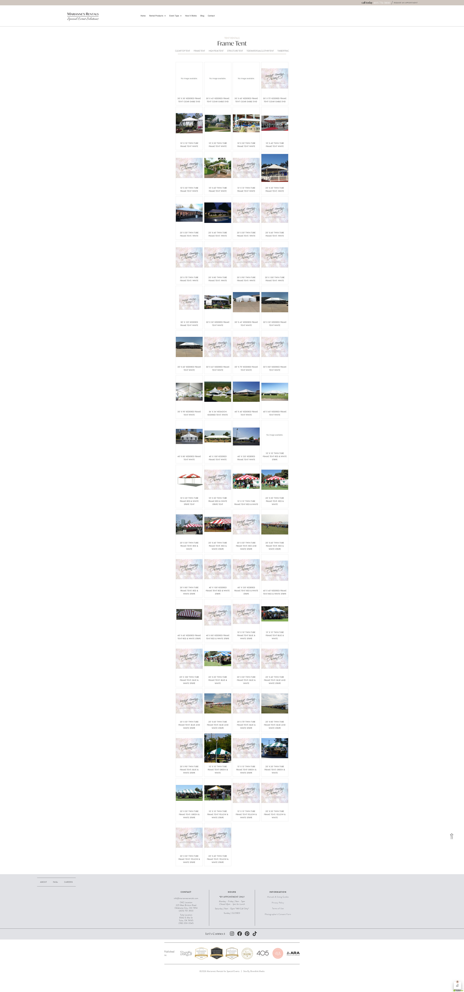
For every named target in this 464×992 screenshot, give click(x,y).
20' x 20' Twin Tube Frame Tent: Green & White (275, 769)
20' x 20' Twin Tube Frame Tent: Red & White (274, 501)
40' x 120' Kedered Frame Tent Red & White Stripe (246, 590)
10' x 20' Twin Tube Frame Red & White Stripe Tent (189, 501)
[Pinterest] (247, 933)
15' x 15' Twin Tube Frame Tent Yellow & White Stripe (246, 814)
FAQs (55, 882)
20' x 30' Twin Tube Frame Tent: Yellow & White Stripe (189, 859)
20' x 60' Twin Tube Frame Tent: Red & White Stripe (274, 545)
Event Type (174, 16)
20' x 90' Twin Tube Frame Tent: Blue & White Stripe (189, 769)
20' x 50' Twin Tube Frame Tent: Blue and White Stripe (189, 724)
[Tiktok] (254, 933)
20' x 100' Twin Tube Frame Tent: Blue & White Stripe (189, 680)
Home (143, 16)
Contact (211, 16)
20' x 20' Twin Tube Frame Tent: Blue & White (217, 680)
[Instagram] (232, 933)
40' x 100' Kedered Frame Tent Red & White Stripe (218, 590)
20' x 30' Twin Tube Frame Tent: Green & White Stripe (189, 814)
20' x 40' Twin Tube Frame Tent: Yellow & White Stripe (218, 859)
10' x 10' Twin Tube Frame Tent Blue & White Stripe (246, 635)
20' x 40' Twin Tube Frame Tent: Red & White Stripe (217, 545)
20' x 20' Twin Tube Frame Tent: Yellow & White (275, 814)
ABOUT (43, 882)
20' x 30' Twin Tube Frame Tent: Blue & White (246, 680)
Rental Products (156, 16)
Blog (202, 16)
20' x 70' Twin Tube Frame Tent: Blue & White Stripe (246, 724)
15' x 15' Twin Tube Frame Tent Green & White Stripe (246, 769)
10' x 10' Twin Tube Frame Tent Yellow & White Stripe (217, 814)
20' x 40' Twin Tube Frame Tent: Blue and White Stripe (275, 680)
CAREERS (68, 882)
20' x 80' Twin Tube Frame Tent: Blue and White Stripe (275, 724)
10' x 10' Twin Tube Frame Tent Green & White (218, 769)
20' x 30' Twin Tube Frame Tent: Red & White (189, 545)
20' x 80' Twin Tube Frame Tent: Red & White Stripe (189, 590)
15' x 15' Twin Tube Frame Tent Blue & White (275, 635)
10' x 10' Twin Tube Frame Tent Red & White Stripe (275, 456)
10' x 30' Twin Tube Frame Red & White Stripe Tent (217, 501)
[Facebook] (239, 933)
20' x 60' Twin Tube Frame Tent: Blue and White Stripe (217, 724)
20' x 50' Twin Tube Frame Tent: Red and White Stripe (246, 545)
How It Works (191, 16)
